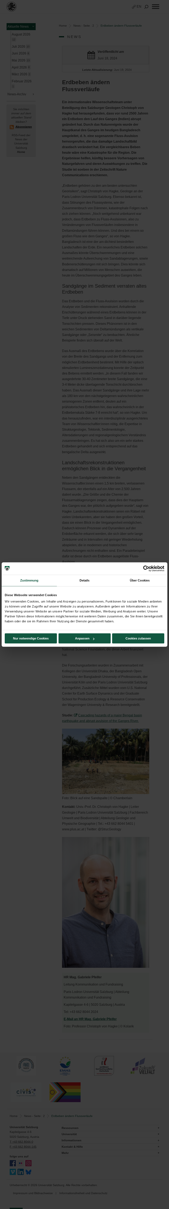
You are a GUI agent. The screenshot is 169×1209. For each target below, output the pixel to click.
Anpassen (82, 638)
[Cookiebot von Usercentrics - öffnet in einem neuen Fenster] (146, 568)
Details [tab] (85, 580)
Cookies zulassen (138, 638)
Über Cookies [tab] (140, 580)
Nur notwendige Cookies (31, 638)
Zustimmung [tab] (29, 580)
